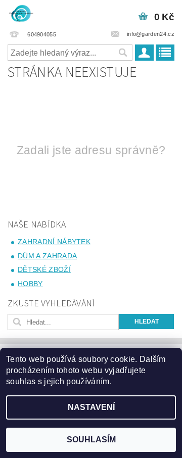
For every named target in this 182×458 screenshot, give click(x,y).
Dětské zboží (44, 269)
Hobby (30, 284)
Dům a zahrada (47, 256)
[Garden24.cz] (21, 13)
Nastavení (91, 407)
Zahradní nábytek (54, 242)
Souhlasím (91, 439)
